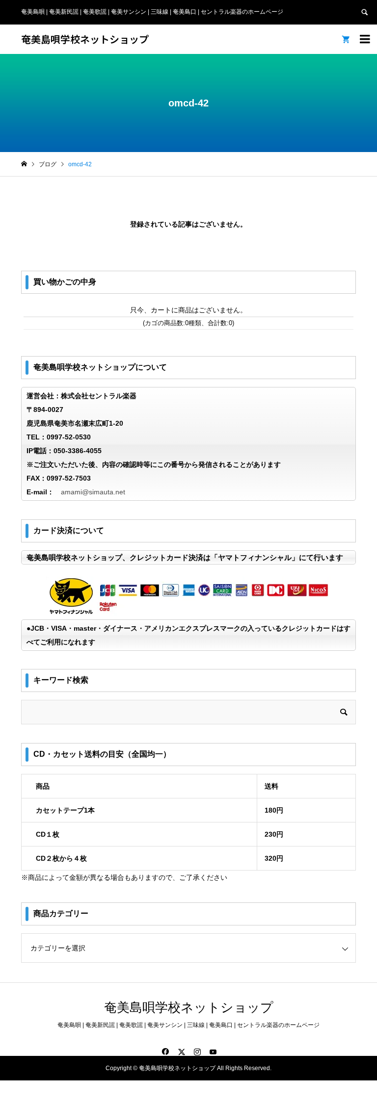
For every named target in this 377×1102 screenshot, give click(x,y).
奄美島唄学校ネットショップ (85, 39)
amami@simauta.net (93, 492)
